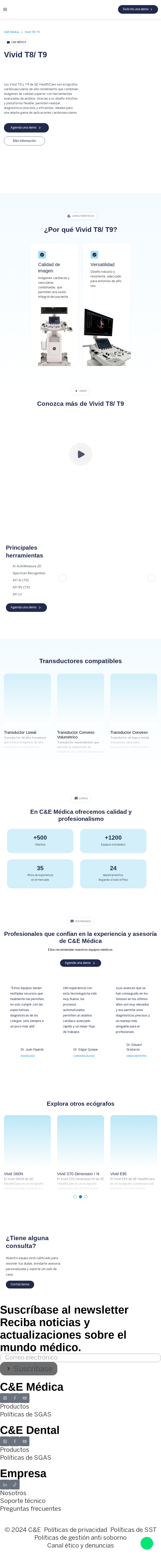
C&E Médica (18, 42)
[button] (80, 216)
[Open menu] (5, 9)
